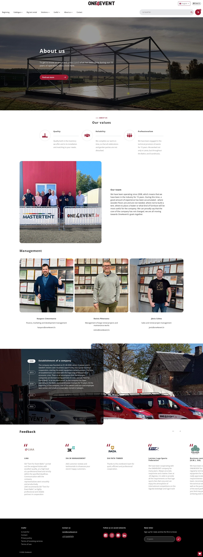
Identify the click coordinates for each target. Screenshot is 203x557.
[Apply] (178, 539)
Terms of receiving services (32, 541)
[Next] (180, 431)
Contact (24, 535)
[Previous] (173, 431)
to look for (25, 532)
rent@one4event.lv (69, 532)
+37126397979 (68, 536)
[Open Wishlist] (200, 554)
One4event (28, 552)
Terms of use (26, 544)
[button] (184, 3)
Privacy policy (26, 538)
